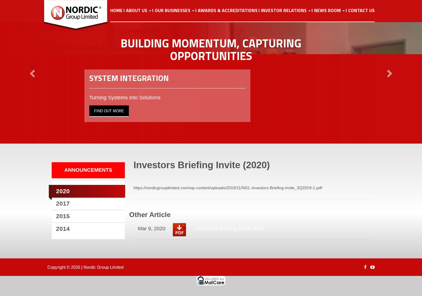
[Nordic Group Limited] (80, 15)
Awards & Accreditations (228, 10)
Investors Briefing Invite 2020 (230, 228)
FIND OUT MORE (109, 111)
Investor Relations (284, 10)
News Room (328, 10)
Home (116, 10)
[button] (31, 72)
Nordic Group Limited (103, 267)
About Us (137, 10)
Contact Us (361, 10)
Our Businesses (173, 10)
